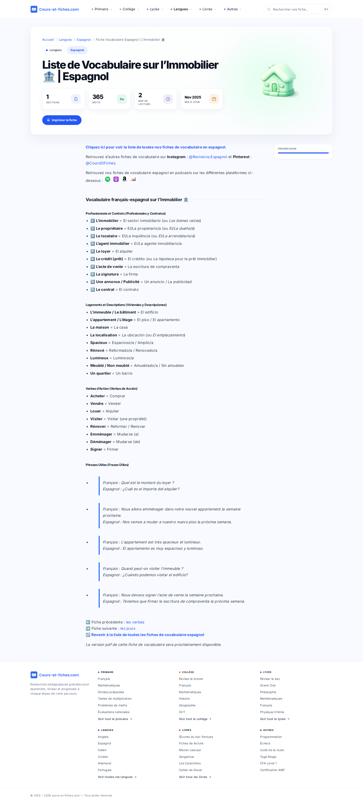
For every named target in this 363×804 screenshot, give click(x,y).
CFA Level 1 (268, 763)
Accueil (48, 40)
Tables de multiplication (115, 698)
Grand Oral (268, 685)
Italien (102, 750)
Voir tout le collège (193, 719)
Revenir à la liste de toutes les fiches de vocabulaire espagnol (147, 634)
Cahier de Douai (190, 770)
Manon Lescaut (190, 750)
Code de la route (272, 750)
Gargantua (186, 756)
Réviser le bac (270, 679)
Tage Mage (268, 756)
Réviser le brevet (191, 679)
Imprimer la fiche (64, 120)
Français (104, 679)
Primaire (101, 9)
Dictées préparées (111, 692)
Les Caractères (190, 763)
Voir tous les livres (193, 777)
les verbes (135, 622)
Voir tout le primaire (113, 719)
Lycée (154, 9)
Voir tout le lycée (272, 719)
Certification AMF (272, 770)
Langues (181, 9)
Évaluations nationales (113, 712)
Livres (208, 9)
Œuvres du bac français (196, 736)
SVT (182, 712)
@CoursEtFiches (100, 163)
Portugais (104, 770)
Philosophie (268, 692)
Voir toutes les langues (115, 777)
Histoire (184, 698)
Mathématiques (109, 685)
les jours (127, 628)
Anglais (103, 736)
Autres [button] (232, 9)
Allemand (104, 763)
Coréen (103, 756)
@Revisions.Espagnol (208, 157)
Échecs (265, 743)
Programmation (271, 736)
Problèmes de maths (112, 705)
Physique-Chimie (272, 712)
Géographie (187, 705)
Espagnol (84, 40)
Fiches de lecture (191, 743)
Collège (129, 9)
